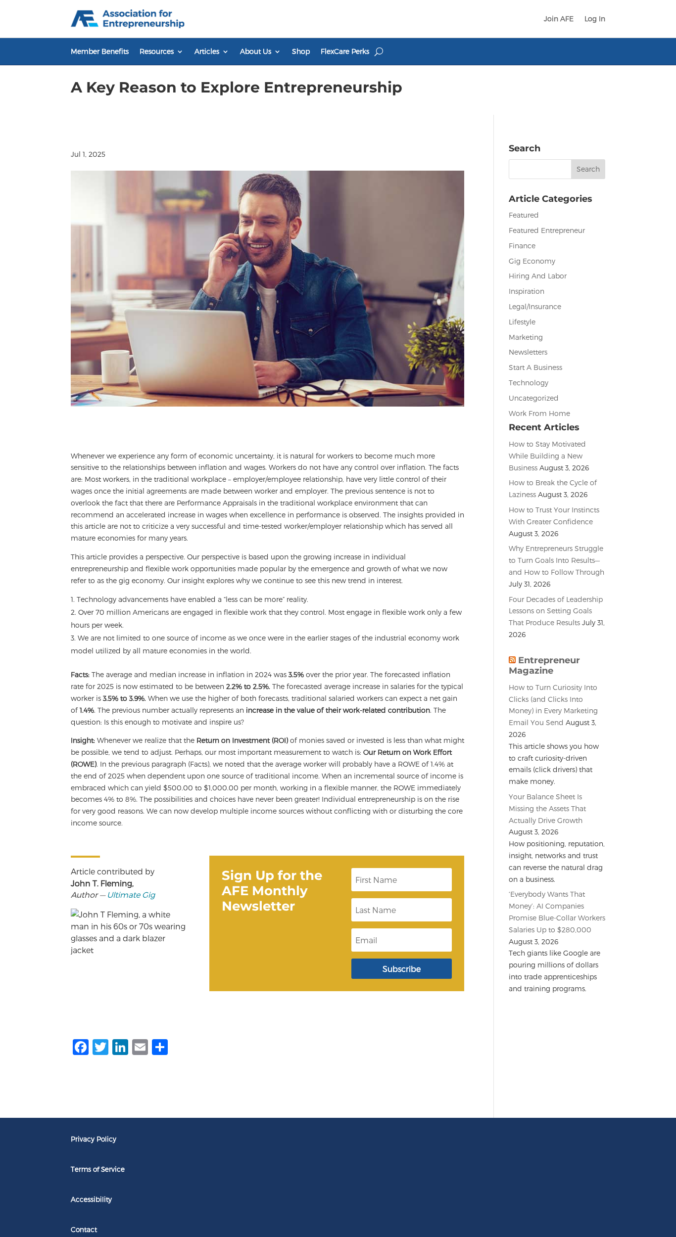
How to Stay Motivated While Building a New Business (547, 456)
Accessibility (91, 1199)
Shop (301, 51)
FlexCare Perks (345, 51)
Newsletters (528, 352)
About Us (255, 51)
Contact (84, 1229)
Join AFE (559, 18)
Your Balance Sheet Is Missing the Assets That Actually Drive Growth (547, 808)
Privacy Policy (93, 1139)
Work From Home (539, 413)
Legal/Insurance (535, 306)
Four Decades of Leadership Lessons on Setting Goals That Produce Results (556, 611)
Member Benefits (100, 51)
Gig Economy (532, 261)
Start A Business (535, 367)
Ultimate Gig (131, 894)
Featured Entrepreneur (547, 230)
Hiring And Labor (538, 276)
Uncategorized (534, 398)
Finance (522, 245)
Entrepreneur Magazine (544, 666)
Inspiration (526, 291)
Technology (528, 382)
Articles (206, 51)
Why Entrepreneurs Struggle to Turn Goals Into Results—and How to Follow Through (556, 560)
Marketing (526, 337)
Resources (157, 51)
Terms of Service (98, 1169)
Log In (594, 18)
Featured (524, 215)
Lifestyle (522, 322)
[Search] (379, 51)
